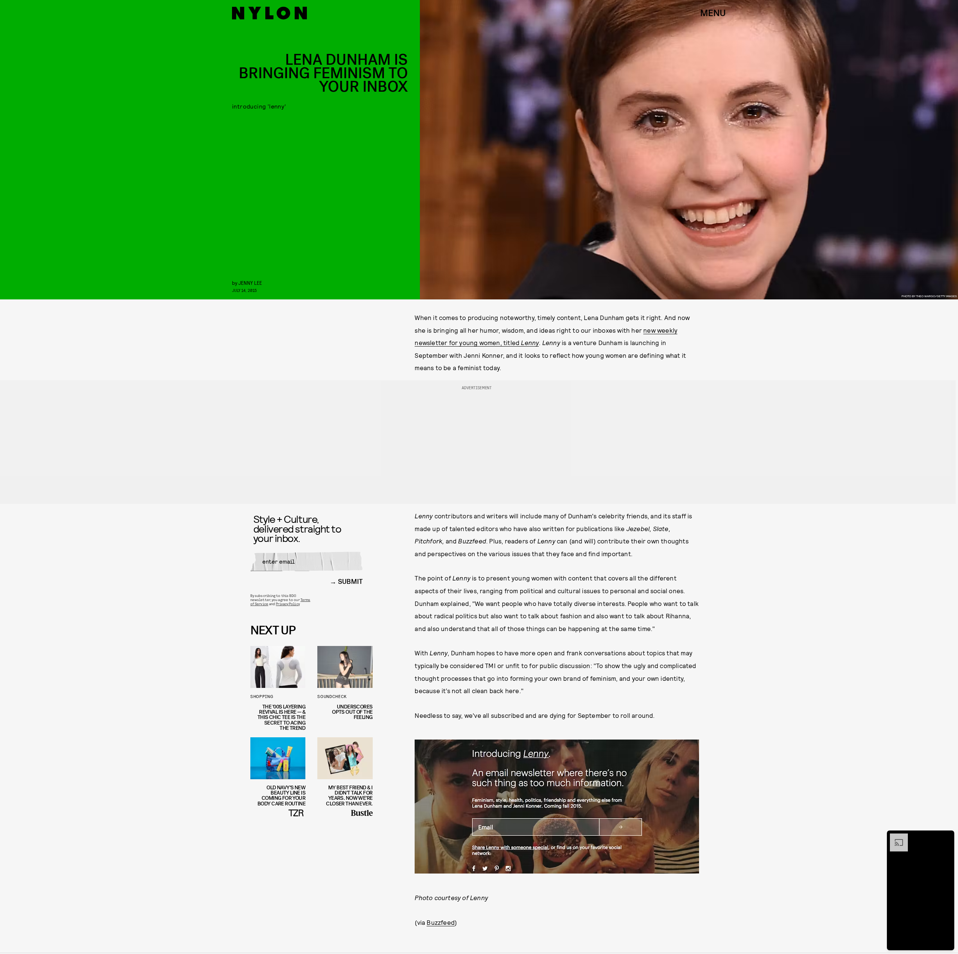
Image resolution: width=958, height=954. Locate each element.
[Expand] (895, 837)
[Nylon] (269, 13)
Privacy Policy (287, 603)
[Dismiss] (946, 837)
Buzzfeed (441, 922)
